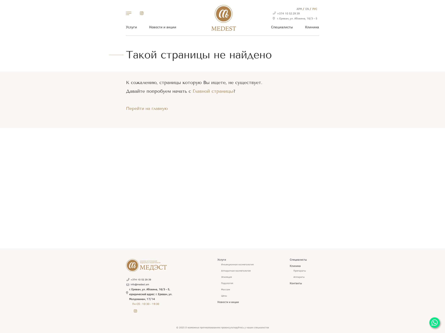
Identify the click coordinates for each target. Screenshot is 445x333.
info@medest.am (140, 284)
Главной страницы (213, 91)
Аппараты (299, 276)
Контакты (296, 283)
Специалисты (282, 26)
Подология (227, 283)
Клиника (312, 26)
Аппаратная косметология (236, 270)
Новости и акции (162, 26)
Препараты (299, 270)
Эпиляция (226, 276)
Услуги (131, 26)
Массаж (225, 289)
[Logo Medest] (223, 18)
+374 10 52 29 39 (288, 13)
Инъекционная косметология (237, 264)
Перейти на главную (147, 108)
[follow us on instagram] (141, 14)
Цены (224, 295)
